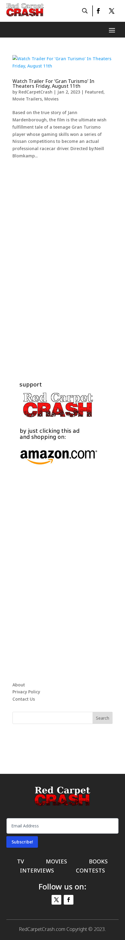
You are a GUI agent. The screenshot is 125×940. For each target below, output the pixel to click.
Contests (90, 871)
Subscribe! (22, 842)
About (18, 685)
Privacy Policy (26, 692)
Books (98, 862)
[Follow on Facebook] (98, 10)
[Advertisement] (62, 263)
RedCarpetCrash (35, 92)
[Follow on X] (111, 10)
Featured (94, 92)
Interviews (37, 871)
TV (20, 862)
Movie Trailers (27, 99)
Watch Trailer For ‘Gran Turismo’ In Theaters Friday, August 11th (53, 83)
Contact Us (23, 699)
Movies (51, 99)
